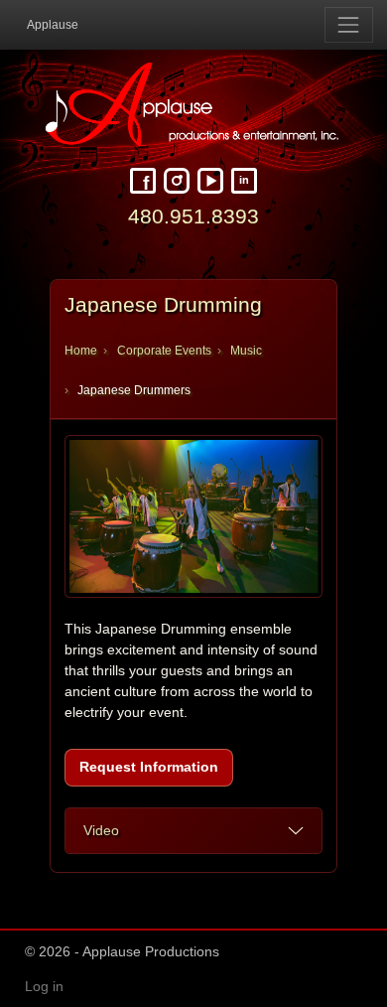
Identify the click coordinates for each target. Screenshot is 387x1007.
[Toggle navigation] (348, 24)
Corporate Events (164, 351)
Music (246, 351)
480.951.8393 (193, 216)
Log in (44, 986)
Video (101, 830)
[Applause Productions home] (193, 104)
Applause (52, 25)
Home (80, 351)
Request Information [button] (148, 767)
